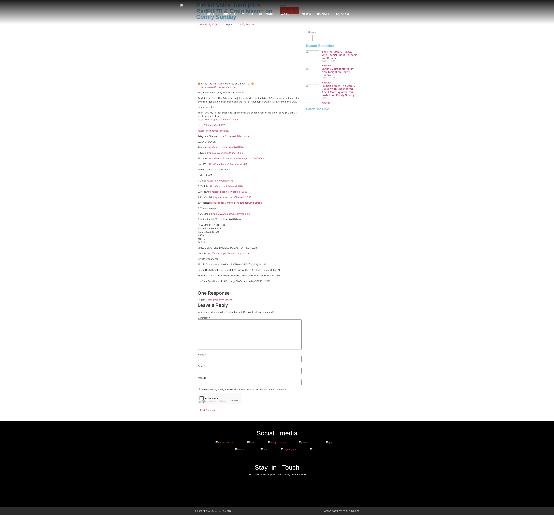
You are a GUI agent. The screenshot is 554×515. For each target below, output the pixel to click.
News (306, 13)
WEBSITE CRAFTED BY (335, 511)
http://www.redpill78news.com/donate (228, 253)
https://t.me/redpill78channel (234, 136)
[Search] (309, 38)
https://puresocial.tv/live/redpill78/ (232, 197)
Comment (204, 318)
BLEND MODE (352, 511)
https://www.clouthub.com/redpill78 (230, 213)
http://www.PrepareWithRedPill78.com (218, 119)
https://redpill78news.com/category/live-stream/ (236, 202)
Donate (323, 13)
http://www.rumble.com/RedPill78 (225, 147)
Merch (247, 13)
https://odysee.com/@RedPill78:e (225, 152)
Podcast (228, 13)
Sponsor (267, 13)
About (209, 13)
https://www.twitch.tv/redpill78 (226, 186)
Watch (286, 13)
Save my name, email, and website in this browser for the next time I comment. (243, 389)
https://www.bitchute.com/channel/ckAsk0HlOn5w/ (236, 158)
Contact (343, 13)
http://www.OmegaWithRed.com (218, 87)
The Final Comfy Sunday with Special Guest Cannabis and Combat (339, 55)
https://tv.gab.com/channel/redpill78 (228, 164)
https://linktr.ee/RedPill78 (211, 125)
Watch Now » (327, 66)
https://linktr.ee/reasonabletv (213, 130)
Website (202, 378)
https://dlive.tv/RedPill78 (220, 180)
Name (202, 354)
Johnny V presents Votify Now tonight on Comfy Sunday (338, 72)
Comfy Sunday (246, 24)
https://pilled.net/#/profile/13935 (229, 191)
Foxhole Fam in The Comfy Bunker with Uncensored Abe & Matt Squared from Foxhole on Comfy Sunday (338, 90)
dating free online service (220, 299)
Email (201, 366)
